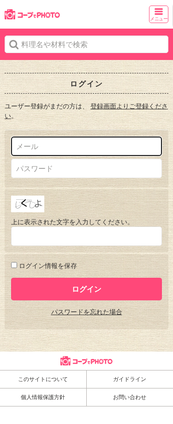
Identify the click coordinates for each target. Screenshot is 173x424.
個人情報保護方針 (43, 397)
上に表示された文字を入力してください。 (72, 222)
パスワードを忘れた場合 (86, 312)
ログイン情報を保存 (48, 265)
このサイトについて (43, 379)
